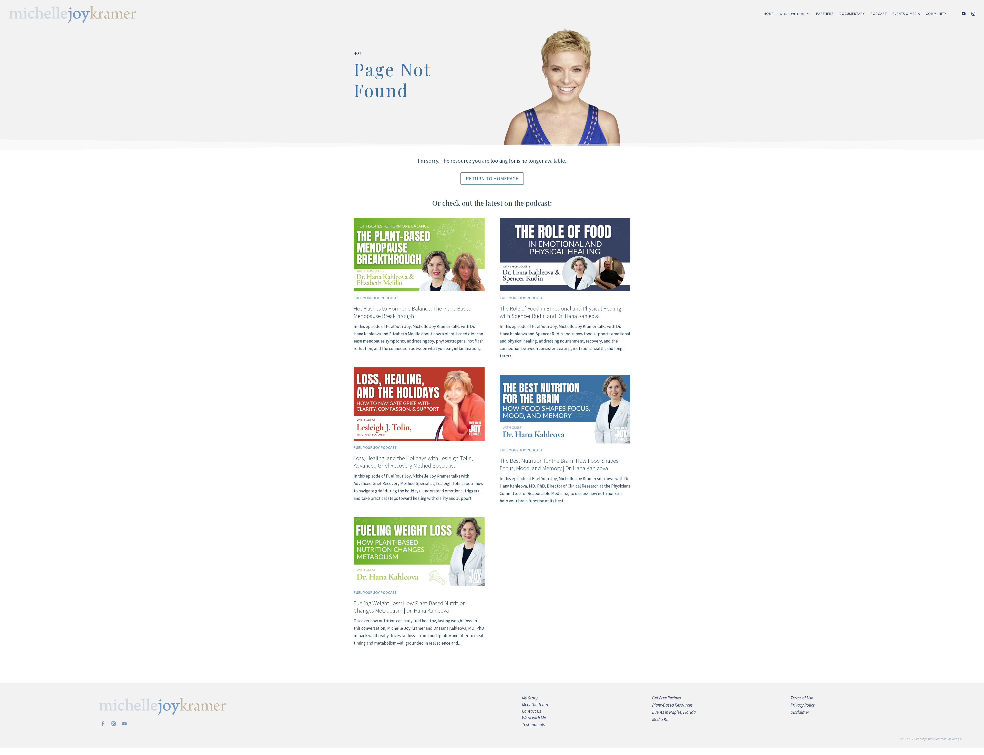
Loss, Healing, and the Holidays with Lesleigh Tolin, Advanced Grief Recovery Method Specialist (413, 461)
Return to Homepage (492, 178)
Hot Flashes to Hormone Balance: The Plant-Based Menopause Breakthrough (412, 312)
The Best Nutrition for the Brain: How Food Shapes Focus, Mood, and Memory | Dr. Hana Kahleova (559, 464)
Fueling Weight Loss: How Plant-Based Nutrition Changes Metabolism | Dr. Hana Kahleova (410, 606)
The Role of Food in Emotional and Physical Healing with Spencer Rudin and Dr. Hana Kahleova (560, 312)
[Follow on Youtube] (124, 723)
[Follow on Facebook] (102, 723)
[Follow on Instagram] (113, 723)
